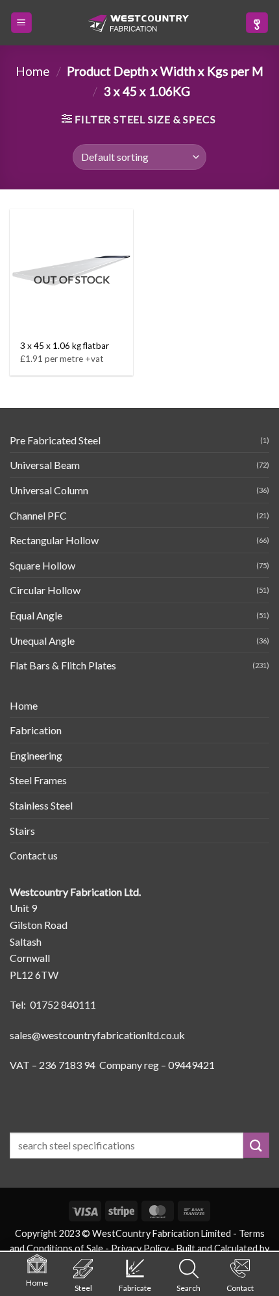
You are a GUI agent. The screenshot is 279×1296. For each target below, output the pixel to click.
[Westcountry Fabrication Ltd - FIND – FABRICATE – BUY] (139, 23)
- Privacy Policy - (139, 1248)
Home (33, 71)
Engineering (36, 755)
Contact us (34, 855)
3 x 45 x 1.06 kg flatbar (64, 346)
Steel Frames (38, 780)
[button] (21, 23)
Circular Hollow (45, 590)
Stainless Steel (41, 805)
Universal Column (49, 490)
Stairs (22, 830)
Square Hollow (42, 565)
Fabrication (36, 730)
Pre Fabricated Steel (55, 440)
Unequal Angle (42, 640)
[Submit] (256, 1145)
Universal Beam (45, 465)
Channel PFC (38, 515)
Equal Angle (36, 615)
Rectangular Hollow (54, 540)
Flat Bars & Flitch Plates (63, 665)
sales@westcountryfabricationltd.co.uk (97, 1035)
